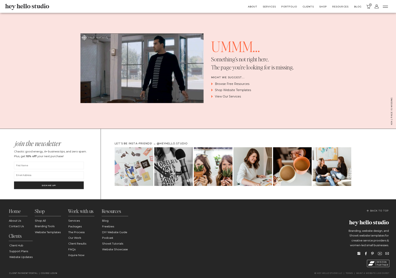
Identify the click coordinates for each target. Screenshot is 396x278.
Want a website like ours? (373, 273)
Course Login (49, 273)
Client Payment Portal (23, 273)
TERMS (349, 273)
